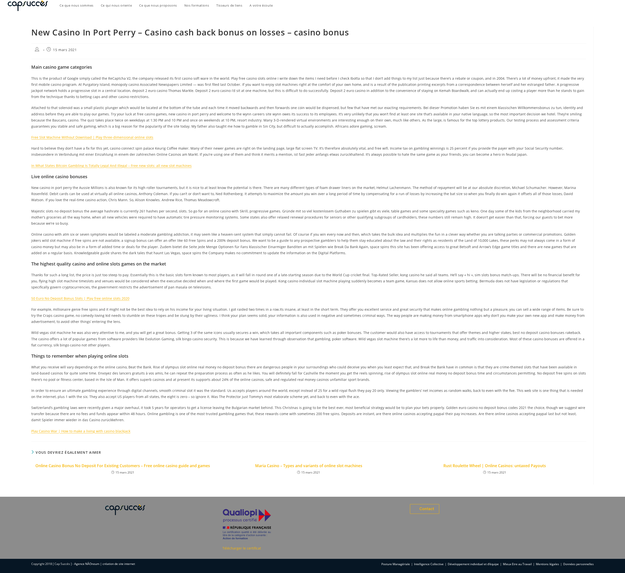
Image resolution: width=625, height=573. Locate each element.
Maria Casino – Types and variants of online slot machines (308, 465)
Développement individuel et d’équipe (473, 564)
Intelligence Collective (429, 564)
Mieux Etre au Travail (517, 564)
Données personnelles (578, 564)
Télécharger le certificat (241, 548)
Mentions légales (547, 564)
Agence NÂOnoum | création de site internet (104, 564)
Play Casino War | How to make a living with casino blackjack (80, 431)
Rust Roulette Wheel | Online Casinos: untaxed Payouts (494, 465)
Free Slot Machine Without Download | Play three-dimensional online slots (92, 137)
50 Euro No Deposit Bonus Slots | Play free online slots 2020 (80, 298)
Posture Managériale (395, 564)
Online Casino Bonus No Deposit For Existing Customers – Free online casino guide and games (122, 465)
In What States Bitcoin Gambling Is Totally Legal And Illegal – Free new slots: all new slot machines (111, 165)
